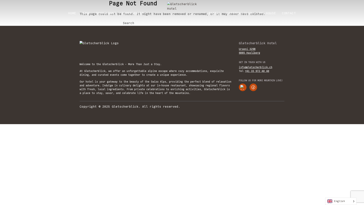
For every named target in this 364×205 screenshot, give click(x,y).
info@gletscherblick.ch (255, 67)
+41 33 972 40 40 (257, 71)
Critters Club (239, 13)
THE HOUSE (267, 13)
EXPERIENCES (133, 13)
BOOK (86, 13)
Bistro (214, 13)
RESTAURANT (106, 13)
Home (72, 13)
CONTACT (289, 13)
